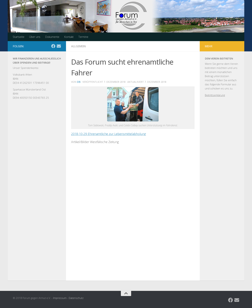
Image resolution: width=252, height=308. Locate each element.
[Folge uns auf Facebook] (53, 46)
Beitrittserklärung (215, 95)
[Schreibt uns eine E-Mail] (59, 46)
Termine (83, 37)
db (79, 81)
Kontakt (69, 37)
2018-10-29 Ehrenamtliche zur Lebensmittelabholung (108, 134)
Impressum (60, 298)
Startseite (18, 37)
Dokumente (52, 37)
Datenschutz (76, 298)
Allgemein (78, 46)
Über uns (34, 37)
